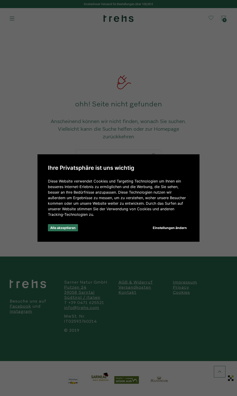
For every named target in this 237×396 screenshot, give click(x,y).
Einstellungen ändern (170, 228)
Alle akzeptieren (63, 228)
